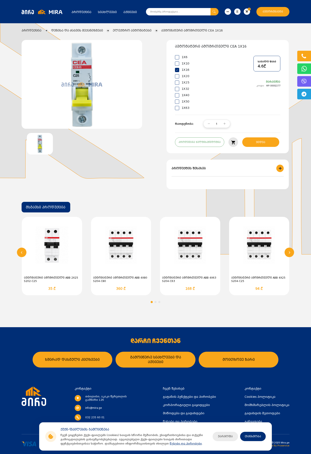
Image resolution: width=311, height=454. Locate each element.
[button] (21, 252)
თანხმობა (253, 436)
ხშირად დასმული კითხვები (72, 360)
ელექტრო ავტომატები (132, 30)
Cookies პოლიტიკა (260, 396)
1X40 (185, 95)
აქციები (130, 12)
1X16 (185, 69)
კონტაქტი (253, 388)
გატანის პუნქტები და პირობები (189, 396)
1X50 (185, 101)
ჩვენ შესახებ (173, 388)
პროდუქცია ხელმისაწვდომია (200, 142)
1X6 (184, 57)
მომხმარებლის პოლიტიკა (267, 405)
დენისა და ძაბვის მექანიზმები (77, 30)
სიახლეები (107, 12)
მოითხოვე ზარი (239, 360)
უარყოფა (225, 436)
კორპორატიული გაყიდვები (186, 405)
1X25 (185, 82)
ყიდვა (260, 142)
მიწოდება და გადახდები (183, 413)
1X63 (185, 107)
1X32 (185, 88)
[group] (82, 84)
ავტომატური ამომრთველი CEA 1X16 (192, 30)
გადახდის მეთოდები (262, 413)
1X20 (185, 76)
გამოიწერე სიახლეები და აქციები (155, 359)
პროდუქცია (81, 12)
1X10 (185, 63)
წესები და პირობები (186, 443)
